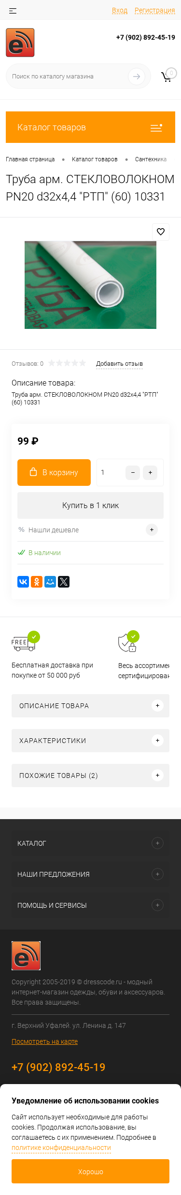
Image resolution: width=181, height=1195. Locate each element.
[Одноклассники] (36, 582)
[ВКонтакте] (23, 582)
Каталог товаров (51, 127)
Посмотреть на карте (45, 1041)
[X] (64, 582)
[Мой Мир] (50, 582)
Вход (119, 10)
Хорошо (90, 1172)
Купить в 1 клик (90, 505)
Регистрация (155, 10)
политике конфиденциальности (61, 1147)
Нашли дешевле (53, 530)
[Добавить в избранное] (160, 232)
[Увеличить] (90, 285)
